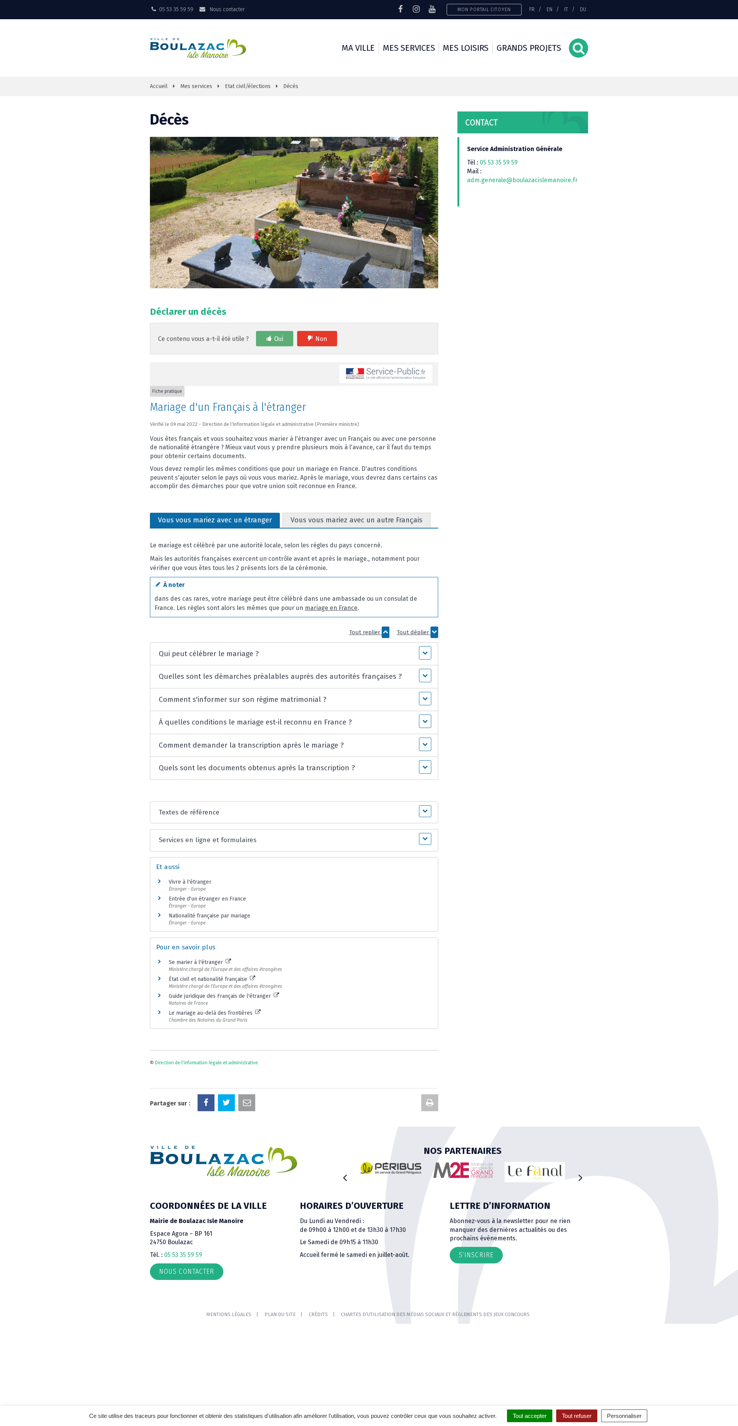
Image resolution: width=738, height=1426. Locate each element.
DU (583, 9)
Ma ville (358, 48)
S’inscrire (476, 1255)
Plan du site (280, 1314)
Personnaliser (624, 1416)
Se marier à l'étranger (196, 962)
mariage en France (331, 608)
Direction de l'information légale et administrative (206, 1062)
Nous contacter (226, 9)
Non (321, 338)
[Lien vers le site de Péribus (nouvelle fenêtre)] (391, 1168)
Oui (278, 338)
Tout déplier (413, 632)
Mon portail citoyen (484, 9)
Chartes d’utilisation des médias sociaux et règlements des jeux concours (435, 1314)
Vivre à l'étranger (190, 882)
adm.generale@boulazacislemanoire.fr (522, 180)
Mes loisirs (466, 48)
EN (549, 9)
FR (532, 9)
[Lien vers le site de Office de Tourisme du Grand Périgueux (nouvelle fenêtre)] (535, 1172)
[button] (294, 654)
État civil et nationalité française (209, 979)
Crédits (318, 1314)
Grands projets (529, 48)
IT (566, 9)
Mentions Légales (228, 1314)
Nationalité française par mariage (209, 915)
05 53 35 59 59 (499, 162)
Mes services (409, 48)
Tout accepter (530, 1416)
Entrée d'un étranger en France (207, 899)
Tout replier (365, 632)
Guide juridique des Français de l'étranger (221, 996)
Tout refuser (577, 1416)
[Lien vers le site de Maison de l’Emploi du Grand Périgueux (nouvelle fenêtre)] (463, 1170)
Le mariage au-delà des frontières (211, 1013)
